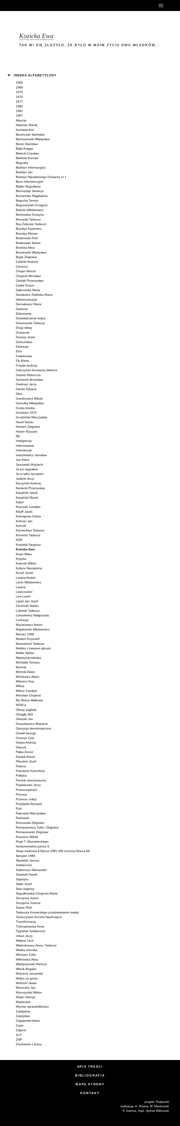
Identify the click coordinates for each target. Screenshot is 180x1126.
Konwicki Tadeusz (28, 535)
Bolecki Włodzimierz (29, 210)
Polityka (21, 775)
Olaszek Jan (24, 719)
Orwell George (26, 733)
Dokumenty (24, 313)
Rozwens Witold (27, 837)
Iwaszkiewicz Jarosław (31, 455)
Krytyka (21, 558)
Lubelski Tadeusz (28, 610)
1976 (19, 97)
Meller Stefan (25, 653)
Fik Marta (22, 360)
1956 (19, 82)
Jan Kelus (22, 459)
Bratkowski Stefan (28, 243)
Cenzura (22, 266)
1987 (19, 115)
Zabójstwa (23, 1011)
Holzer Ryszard (26, 431)
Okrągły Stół (24, 714)
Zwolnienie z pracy (29, 1044)
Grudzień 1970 (26, 412)
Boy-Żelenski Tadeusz (31, 224)
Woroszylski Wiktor (29, 992)
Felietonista (24, 356)
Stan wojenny (25, 889)
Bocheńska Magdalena (32, 196)
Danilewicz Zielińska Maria (34, 294)
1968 (19, 87)
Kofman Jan (24, 521)
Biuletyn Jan (24, 172)
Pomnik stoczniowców (31, 780)
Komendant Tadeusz (30, 530)
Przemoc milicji (26, 799)
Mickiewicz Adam (27, 676)
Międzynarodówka (28, 657)
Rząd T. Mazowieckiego (32, 841)
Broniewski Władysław (31, 252)
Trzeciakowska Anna (30, 926)
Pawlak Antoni (25, 757)
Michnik (21, 667)
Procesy (21, 794)
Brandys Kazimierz (29, 228)
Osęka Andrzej (26, 742)
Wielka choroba (26, 950)
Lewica (20, 587)
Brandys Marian (27, 233)
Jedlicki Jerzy (25, 478)
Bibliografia (90, 1075)
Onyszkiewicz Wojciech (32, 724)
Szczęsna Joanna (28, 903)
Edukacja (22, 346)
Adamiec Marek (27, 125)
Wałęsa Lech (25, 940)
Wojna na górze (27, 978)
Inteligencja (24, 441)
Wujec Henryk (25, 997)
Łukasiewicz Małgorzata (32, 615)
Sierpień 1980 (25, 856)
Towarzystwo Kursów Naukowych (39, 917)
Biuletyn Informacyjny (30, 167)
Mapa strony (90, 1084)
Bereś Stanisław (27, 144)
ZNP (19, 1039)
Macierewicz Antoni (29, 624)
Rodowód (22, 818)
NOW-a (21, 705)
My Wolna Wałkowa (29, 700)
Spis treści (90, 1066)
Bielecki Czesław (27, 153)
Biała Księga (24, 148)
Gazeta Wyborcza (28, 375)
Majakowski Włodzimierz (33, 629)
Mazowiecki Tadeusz (30, 643)
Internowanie (25, 445)
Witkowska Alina (27, 959)
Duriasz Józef (25, 337)
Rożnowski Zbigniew (30, 823)
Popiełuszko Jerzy (28, 785)
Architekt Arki (25, 130)
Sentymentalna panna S (32, 846)
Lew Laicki (23, 596)
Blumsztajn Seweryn (30, 191)
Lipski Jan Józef (27, 601)
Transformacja (26, 921)
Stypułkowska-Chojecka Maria (37, 893)
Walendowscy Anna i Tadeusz (36, 945)
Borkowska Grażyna (30, 214)
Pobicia (21, 766)
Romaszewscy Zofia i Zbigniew (37, 827)
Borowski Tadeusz (28, 219)
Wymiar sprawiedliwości (32, 1006)
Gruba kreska (25, 408)
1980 (19, 106)
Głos (19, 393)
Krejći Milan (24, 554)
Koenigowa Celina (28, 516)
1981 (19, 111)
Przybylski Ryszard (29, 804)
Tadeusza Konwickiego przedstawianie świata (47, 912)
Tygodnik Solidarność (30, 931)
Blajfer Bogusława (28, 186)
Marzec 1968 (25, 634)
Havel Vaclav (25, 422)
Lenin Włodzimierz (28, 582)
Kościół (21, 525)
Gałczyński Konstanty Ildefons (36, 370)
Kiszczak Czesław (28, 507)
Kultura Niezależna (29, 568)
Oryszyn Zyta (25, 738)
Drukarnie (22, 332)
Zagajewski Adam (28, 1020)
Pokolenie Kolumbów (30, 771)
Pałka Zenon (24, 752)
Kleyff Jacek (24, 511)
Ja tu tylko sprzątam (30, 474)
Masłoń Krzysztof (28, 639)
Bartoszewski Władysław (33, 139)
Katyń (20, 502)
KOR (19, 540)
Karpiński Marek (27, 497)
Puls (19, 808)
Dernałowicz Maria (28, 304)
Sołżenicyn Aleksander (31, 870)
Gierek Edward (26, 389)
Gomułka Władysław (30, 403)
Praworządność (26, 790)
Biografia (22, 163)
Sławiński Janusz (27, 860)
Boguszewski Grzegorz (32, 205)
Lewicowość (24, 591)
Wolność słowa (26, 983)
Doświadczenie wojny (30, 318)
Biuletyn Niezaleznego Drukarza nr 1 (41, 177)
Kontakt (90, 1093)
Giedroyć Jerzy (26, 384)
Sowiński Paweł (26, 874)
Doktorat (22, 309)
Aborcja (21, 120)
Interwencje (24, 450)
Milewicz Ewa (25, 681)
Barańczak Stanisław (30, 134)
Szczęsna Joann (27, 898)
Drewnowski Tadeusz (30, 323)
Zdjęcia (21, 1030)
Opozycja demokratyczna (33, 728)
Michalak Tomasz (28, 662)
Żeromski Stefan (27, 606)
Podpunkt (162, 1102)
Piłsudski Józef (26, 761)
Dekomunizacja (26, 299)
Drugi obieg (24, 327)
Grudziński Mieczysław (31, 417)
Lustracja (22, 620)
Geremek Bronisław (29, 379)
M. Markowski (159, 1106)
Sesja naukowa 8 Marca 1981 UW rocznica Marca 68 (53, 851)
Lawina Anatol (25, 577)
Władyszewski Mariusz (31, 964)
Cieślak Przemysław (29, 280)
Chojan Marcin (26, 271)
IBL (18, 436)
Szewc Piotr (24, 907)
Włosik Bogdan (26, 969)
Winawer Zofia (26, 954)
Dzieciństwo (24, 342)
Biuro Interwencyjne (29, 181)
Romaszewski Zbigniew (32, 832)
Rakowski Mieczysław (31, 813)
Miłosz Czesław (26, 690)
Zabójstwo (23, 1016)
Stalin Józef (24, 884)
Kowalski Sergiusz (28, 544)
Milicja (20, 686)
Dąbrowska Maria (28, 290)
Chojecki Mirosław (28, 276)
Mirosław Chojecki (28, 695)
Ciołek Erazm (25, 285)
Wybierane (23, 1002)
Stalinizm (22, 879)
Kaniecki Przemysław (30, 488)
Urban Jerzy (24, 936)
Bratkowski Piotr (27, 238)
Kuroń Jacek (24, 573)
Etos (19, 351)
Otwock (21, 747)
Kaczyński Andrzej (28, 483)
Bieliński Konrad (27, 158)
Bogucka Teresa (27, 200)
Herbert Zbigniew (28, 426)
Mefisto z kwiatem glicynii (33, 648)
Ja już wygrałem (27, 469)
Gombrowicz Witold (29, 398)
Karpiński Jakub (27, 492)
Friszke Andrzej (26, 365)
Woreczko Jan (26, 987)
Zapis (19, 1025)
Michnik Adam (25, 672)
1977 (19, 101)
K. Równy (141, 1106)
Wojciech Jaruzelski (29, 973)
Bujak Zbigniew (26, 257)
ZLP (19, 1035)
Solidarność (24, 865)
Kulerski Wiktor (26, 563)
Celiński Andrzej (27, 261)
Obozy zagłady (26, 709)
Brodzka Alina (25, 247)
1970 (19, 92)
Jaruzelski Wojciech (29, 464)
